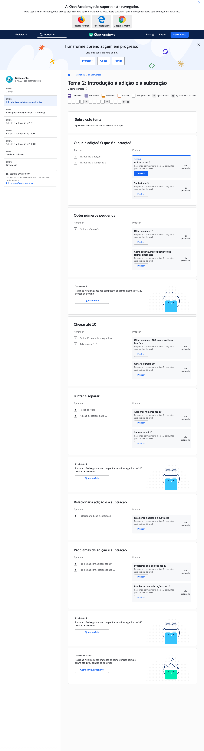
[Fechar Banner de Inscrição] (199, 45)
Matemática (79, 75)
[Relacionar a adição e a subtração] (111, 102)
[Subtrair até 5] (73, 102)
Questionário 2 (81, 464)
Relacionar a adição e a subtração (100, 502)
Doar (148, 34)
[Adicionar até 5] (69, 102)
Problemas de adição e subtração (100, 550)
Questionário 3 (81, 618)
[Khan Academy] (102, 34)
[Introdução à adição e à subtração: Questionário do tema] (128, 102)
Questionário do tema (83, 655)
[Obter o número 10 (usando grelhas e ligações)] (90, 102)
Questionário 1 (81, 286)
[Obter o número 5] (78, 102)
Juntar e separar (86, 396)
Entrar (162, 34)
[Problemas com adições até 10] (115, 102)
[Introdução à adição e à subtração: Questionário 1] (86, 102)
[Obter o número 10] (94, 102)
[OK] (199, 2)
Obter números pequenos (94, 215)
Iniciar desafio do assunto (19, 183)
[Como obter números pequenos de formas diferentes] (82, 102)
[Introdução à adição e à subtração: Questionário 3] (124, 102)
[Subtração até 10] (103, 102)
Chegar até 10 (85, 324)
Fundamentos (94, 75)
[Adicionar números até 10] (99, 102)
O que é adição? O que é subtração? (102, 143)
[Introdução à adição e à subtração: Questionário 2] (107, 102)
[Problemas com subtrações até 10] (119, 102)
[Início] (69, 75)
